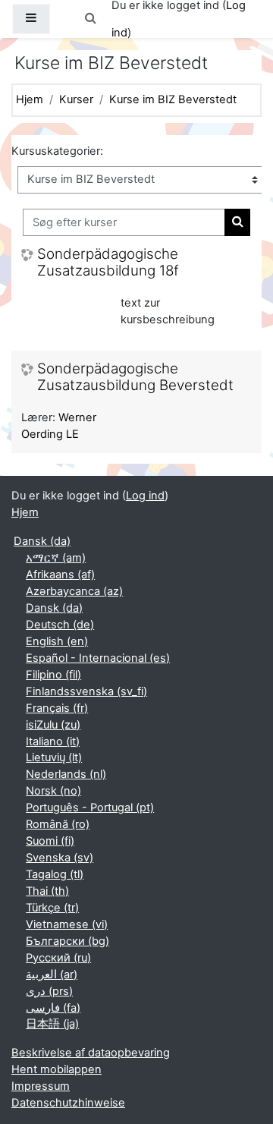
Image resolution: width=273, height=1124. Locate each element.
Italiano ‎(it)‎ (53, 741)
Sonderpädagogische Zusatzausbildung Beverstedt (135, 377)
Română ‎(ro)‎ (57, 824)
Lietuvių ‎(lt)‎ (54, 757)
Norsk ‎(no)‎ (53, 791)
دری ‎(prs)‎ (49, 991)
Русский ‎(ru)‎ (58, 958)
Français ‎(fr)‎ (57, 708)
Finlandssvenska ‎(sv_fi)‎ (86, 691)
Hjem (29, 99)
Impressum (40, 1086)
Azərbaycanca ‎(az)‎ (74, 591)
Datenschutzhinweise (68, 1103)
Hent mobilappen (56, 1069)
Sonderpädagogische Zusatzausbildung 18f (108, 263)
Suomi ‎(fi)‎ (50, 841)
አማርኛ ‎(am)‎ (56, 558)
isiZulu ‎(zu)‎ (53, 725)
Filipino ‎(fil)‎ (53, 675)
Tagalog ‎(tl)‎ (54, 874)
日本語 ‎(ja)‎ (52, 1024)
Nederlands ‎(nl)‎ (66, 774)
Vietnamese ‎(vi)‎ (67, 924)
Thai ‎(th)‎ (47, 891)
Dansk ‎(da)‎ (42, 541)
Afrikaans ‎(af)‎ (60, 574)
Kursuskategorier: (57, 151)
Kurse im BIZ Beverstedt (173, 99)
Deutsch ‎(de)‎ (60, 624)
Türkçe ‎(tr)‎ (52, 908)
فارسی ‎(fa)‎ (53, 1008)
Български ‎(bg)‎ (67, 941)
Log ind (145, 495)
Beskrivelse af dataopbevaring (90, 1052)
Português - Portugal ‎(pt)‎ (90, 807)
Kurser (76, 99)
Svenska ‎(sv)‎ (59, 857)
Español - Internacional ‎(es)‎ (98, 658)
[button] (90, 19)
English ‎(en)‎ (57, 641)
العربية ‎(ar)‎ (51, 974)
